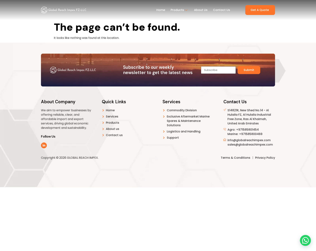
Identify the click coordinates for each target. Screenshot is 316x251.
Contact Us (221, 10)
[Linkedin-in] (44, 145)
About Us (201, 10)
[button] (305, 240)
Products (177, 10)
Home (160, 10)
